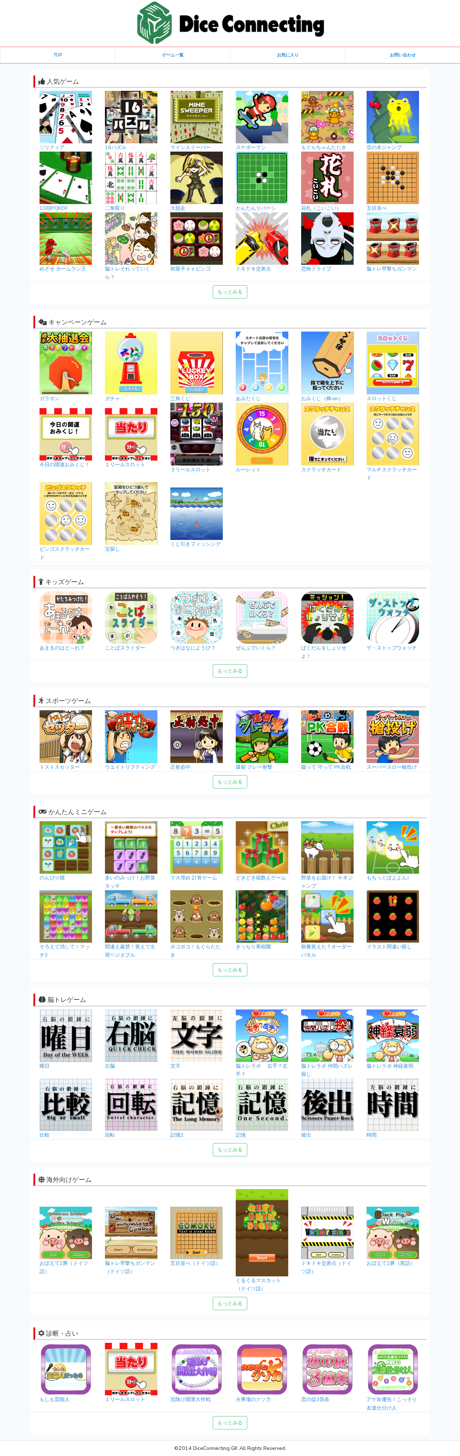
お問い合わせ (403, 55)
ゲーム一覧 (173, 55)
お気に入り (288, 55)
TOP (58, 55)
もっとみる (230, 291)
